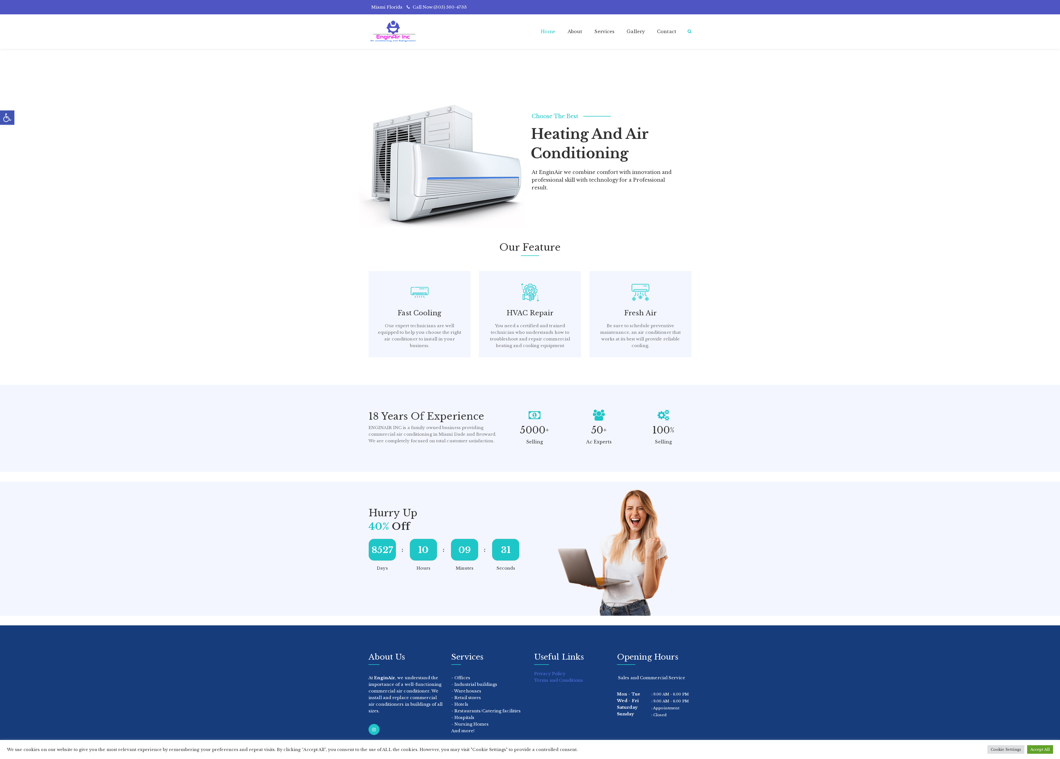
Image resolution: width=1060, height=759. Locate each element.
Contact (666, 31)
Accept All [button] (1040, 749)
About (575, 31)
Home (548, 31)
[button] (7, 117)
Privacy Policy (550, 673)
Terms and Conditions (558, 680)
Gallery (636, 31)
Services (604, 31)
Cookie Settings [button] (1006, 749)
